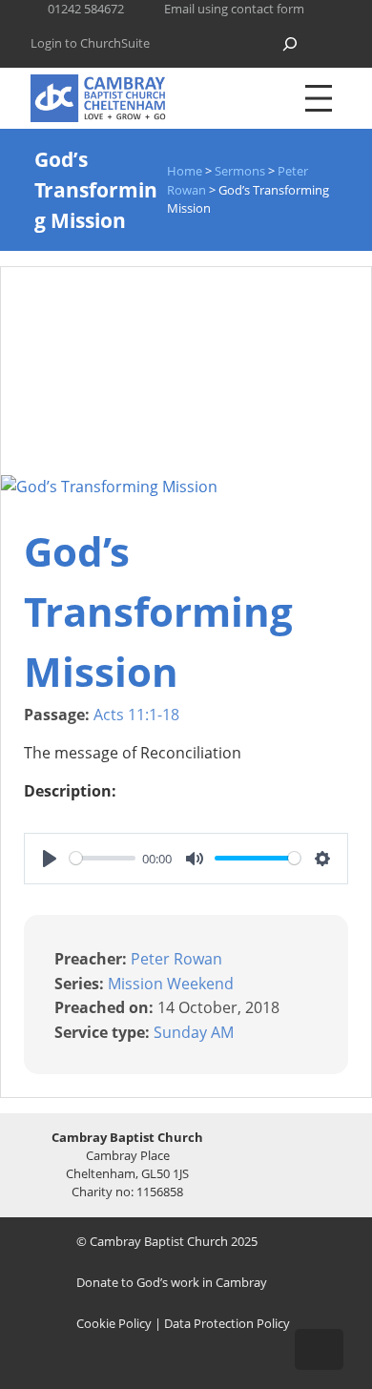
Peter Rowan (176, 958)
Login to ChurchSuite (90, 43)
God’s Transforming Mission (158, 611)
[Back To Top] (319, 1349)
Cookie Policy (114, 1323)
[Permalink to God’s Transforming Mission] (109, 486)
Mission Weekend (171, 982)
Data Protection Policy (227, 1323)
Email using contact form (234, 8)
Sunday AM (194, 1032)
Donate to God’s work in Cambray (171, 1282)
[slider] (102, 858)
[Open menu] (318, 98)
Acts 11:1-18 (136, 714)
